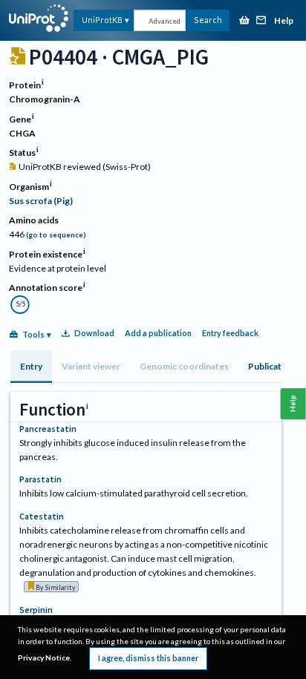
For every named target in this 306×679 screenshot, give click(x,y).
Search (208, 19)
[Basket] (244, 21)
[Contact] (261, 21)
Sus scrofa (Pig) (41, 200)
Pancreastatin (47, 428)
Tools (33, 334)
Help (283, 21)
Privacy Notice (44, 657)
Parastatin (40, 479)
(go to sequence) (56, 235)
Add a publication (158, 333)
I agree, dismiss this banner (148, 658)
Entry (31, 366)
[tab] (31, 366)
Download (94, 333)
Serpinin (36, 609)
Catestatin (41, 516)
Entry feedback (230, 333)
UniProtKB (102, 19)
